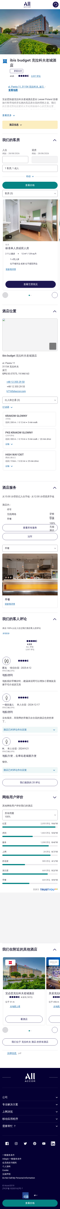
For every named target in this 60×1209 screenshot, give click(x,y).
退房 (40, 152)
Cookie (5, 1170)
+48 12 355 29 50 (16, 381)
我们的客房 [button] (11, 140)
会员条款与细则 (9, 1162)
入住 (11, 152)
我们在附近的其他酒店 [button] (19, 949)
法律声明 (6, 1174)
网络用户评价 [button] (12, 797)
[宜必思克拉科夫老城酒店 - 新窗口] (24, 973)
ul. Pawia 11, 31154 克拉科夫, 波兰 (26, 86)
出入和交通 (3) (12, 400)
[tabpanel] (30, 248)
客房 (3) (9, 193)
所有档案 (9, 815)
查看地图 (13, 90)
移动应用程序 (10, 1118)
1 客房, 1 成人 (12, 168)
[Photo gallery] (30, 31)
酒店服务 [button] (9, 487)
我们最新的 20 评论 (30, 782)
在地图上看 (15, 1006)
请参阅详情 (10, 604)
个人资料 (6, 1166)
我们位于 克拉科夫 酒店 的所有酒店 (30, 1041)
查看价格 (30, 1203)
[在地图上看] (30, 334)
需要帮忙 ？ (9, 1126)
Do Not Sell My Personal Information (18, 1178)
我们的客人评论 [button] (14, 619)
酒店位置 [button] (9, 311)
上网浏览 (7, 1111)
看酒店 (24, 1019)
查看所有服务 (30, 527)
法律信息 (12, 1053)
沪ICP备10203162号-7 (12, 1188)
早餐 (7, 548)
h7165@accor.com (16, 391)
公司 (5, 1097)
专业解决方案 (10, 1104)
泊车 (30, 536)
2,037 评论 (36, 76)
